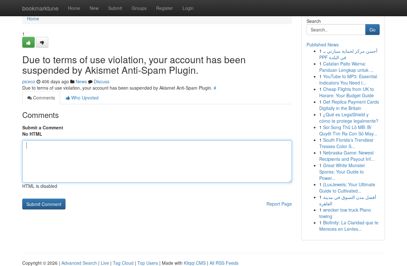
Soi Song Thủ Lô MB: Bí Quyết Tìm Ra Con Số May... (348, 130)
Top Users (147, 263)
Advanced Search (79, 263)
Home (74, 8)
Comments (43, 97)
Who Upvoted (84, 97)
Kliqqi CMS (195, 263)
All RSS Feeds (224, 263)
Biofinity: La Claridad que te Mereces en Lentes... (348, 225)
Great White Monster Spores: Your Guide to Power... (342, 171)
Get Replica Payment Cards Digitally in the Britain (349, 105)
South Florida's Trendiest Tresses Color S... (346, 143)
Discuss (101, 81)
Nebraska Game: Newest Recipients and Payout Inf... (347, 155)
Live (105, 263)
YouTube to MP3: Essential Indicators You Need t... (348, 79)
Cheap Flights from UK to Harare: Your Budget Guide (346, 92)
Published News (323, 44)
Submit (115, 8)
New (94, 8)
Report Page (279, 204)
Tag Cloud (123, 263)
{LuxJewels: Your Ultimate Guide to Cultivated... (347, 187)
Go (372, 29)
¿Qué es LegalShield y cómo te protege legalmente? (348, 117)
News (81, 81)
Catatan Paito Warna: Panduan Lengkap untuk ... (346, 66)
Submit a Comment (42, 127)
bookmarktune (40, 8)
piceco (28, 81)
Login (188, 8)
